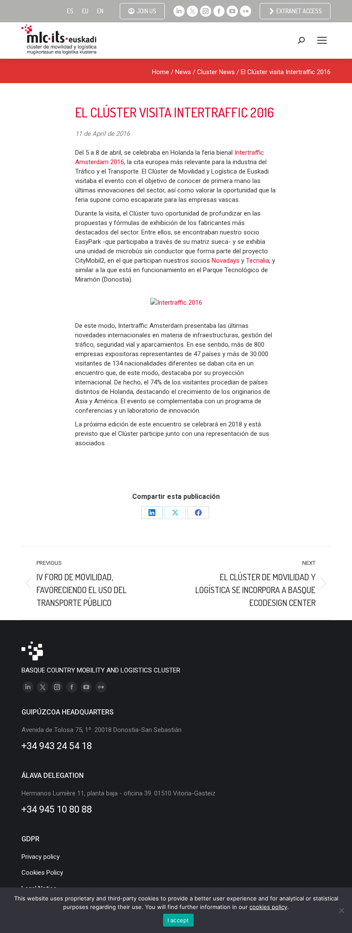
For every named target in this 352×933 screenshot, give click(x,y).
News (183, 72)
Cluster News (216, 72)
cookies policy (268, 906)
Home (160, 72)
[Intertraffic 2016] (176, 302)
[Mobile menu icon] (322, 40)
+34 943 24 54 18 (56, 746)
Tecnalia (257, 260)
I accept (178, 920)
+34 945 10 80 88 (56, 809)
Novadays (226, 260)
